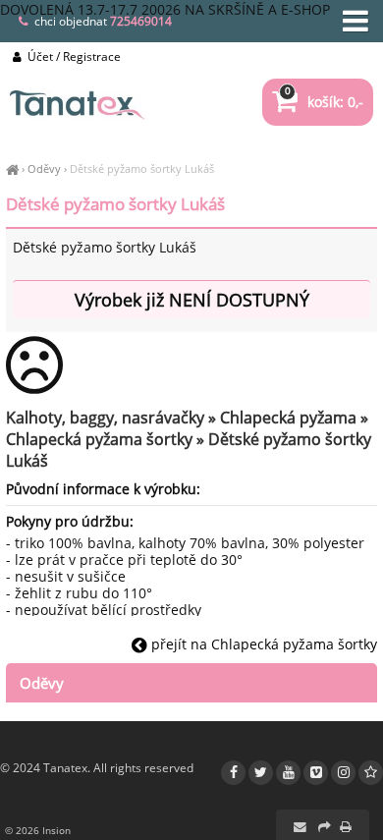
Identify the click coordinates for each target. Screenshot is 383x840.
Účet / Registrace (73, 56)
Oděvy (44, 168)
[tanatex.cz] (12, 168)
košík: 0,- (324, 101)
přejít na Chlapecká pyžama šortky (262, 644)
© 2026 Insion (38, 830)
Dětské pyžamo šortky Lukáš (142, 168)
